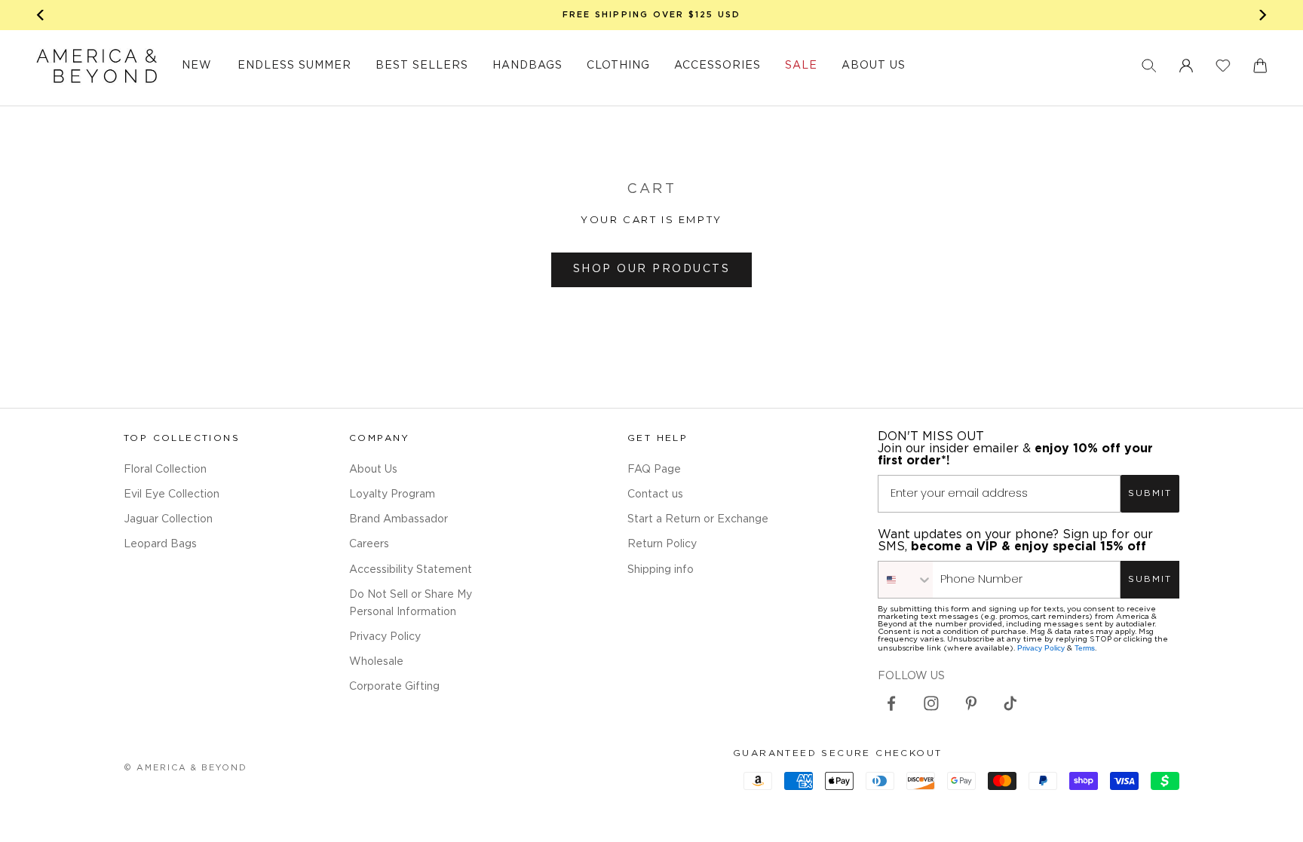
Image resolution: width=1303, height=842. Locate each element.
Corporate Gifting (394, 686)
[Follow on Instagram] (931, 703)
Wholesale (376, 661)
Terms (1085, 648)
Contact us (655, 494)
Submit (1150, 493)
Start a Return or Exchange (697, 519)
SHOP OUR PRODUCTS (652, 269)
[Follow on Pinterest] (971, 703)
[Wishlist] (1223, 65)
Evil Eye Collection (171, 494)
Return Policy (662, 544)
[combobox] (905, 580)
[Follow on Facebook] (891, 703)
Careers (369, 544)
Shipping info (660, 569)
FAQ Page (654, 469)
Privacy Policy (385, 636)
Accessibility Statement (410, 569)
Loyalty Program (392, 494)
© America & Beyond (185, 768)
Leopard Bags (160, 544)
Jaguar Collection (168, 519)
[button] (1149, 65)
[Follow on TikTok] (1010, 703)
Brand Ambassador (398, 519)
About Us (373, 469)
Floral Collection (165, 469)
